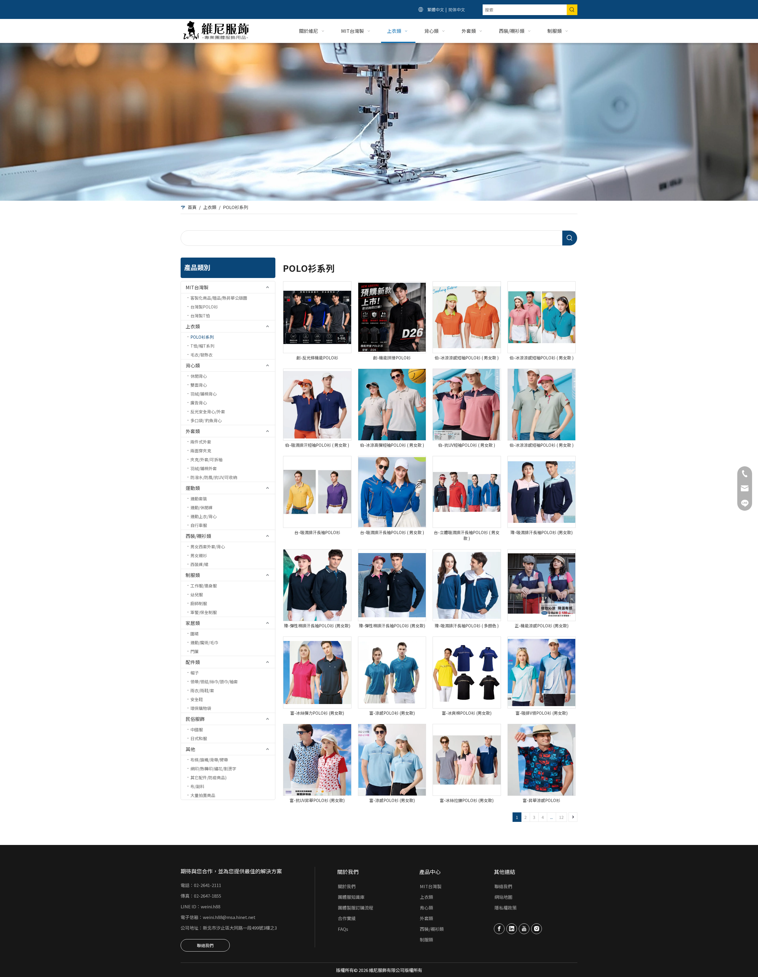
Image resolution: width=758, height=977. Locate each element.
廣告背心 (198, 403)
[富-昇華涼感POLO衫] (542, 760)
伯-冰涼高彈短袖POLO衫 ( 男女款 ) (392, 445)
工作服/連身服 (203, 586)
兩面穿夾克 (200, 451)
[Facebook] (499, 928)
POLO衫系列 (202, 337)
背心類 (193, 365)
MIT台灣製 (197, 287)
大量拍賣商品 (202, 795)
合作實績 (347, 918)
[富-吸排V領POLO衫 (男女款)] (542, 672)
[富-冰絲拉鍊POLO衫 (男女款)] (467, 760)
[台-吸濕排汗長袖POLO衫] (317, 492)
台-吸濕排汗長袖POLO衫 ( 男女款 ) (392, 532)
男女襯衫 (198, 555)
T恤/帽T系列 (202, 346)
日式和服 (198, 738)
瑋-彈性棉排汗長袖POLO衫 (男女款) (317, 626)
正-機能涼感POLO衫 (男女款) (541, 626)
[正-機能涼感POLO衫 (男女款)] (542, 585)
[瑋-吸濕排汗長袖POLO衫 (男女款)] (542, 492)
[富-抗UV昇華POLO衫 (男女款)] (317, 760)
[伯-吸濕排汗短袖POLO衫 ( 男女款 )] (317, 404)
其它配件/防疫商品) (208, 777)
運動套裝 (198, 499)
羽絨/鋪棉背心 (203, 394)
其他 (190, 749)
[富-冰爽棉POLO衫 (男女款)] (467, 672)
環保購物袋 (200, 708)
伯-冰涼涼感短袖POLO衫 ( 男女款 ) (467, 358)
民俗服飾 (195, 718)
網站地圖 (503, 897)
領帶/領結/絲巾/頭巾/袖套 (214, 681)
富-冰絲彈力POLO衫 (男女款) (317, 713)
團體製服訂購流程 (355, 907)
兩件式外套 (200, 442)
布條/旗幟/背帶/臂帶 (209, 760)
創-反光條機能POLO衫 (317, 358)
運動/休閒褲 (201, 507)
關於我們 (347, 886)
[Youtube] (524, 928)
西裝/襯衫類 (198, 535)
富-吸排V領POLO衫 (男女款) (541, 713)
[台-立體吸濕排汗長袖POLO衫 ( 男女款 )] (467, 492)
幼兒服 (196, 594)
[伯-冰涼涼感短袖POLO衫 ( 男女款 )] (467, 317)
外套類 (193, 431)
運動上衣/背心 (203, 516)
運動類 (193, 487)
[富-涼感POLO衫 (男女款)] (392, 672)
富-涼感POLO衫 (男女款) (392, 713)
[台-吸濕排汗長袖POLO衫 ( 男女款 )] (392, 492)
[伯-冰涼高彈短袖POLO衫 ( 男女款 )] (392, 404)
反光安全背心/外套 (207, 411)
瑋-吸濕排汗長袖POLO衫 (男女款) (541, 532)
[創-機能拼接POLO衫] (392, 317)
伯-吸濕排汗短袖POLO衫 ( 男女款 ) (317, 445)
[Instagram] (536, 928)
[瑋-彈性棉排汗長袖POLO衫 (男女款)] (317, 585)
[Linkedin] (511, 928)
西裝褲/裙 (199, 564)
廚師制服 (198, 603)
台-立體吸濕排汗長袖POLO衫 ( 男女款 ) (467, 535)
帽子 (194, 673)
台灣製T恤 (200, 316)
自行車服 (198, 525)
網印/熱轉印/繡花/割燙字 (213, 769)
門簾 (194, 651)
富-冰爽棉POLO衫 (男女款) (467, 713)
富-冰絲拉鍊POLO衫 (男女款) (467, 800)
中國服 (196, 729)
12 (561, 817)
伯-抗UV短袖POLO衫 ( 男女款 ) (466, 445)
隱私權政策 (505, 907)
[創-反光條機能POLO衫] (317, 317)
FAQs (343, 929)
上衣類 (193, 326)
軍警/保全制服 (203, 612)
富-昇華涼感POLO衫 (541, 800)
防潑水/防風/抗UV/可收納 (213, 477)
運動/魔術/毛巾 (204, 642)
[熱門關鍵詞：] (572, 9)
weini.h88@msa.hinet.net (229, 917)
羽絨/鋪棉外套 (203, 468)
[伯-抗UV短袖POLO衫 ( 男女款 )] (467, 404)
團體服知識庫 (351, 897)
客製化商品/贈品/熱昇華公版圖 (218, 298)
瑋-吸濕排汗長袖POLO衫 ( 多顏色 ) (467, 626)
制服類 (193, 575)
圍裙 (194, 634)
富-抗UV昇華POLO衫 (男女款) (317, 800)
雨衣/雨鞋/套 (202, 690)
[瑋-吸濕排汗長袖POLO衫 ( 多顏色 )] (467, 585)
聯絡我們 (205, 945)
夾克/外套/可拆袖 (206, 459)
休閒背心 (198, 376)
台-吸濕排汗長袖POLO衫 (317, 532)
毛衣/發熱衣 (201, 355)
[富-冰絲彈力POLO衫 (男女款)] (317, 672)
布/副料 (197, 786)
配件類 (193, 662)
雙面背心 (198, 385)
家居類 (193, 622)
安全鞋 (196, 699)
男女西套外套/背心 (207, 546)
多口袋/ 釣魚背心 (206, 420)
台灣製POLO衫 (204, 307)
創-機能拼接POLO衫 (392, 358)
